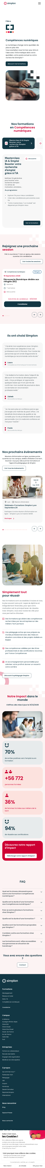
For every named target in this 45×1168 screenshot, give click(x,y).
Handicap (5, 1086)
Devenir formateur (8, 1089)
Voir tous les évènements (14, 468)
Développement (7, 993)
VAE (3, 1080)
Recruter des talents (8, 1054)
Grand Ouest (6, 1027)
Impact (4, 1083)
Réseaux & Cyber (7, 996)
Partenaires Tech (7, 1075)
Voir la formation (32, 223)
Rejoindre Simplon (8, 1092)
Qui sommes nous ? (8, 1072)
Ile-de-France (6, 1034)
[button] (39, 3)
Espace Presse (7, 1113)
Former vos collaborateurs (10, 1051)
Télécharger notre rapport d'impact (21, 856)
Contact (22, 965)
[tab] (18, 143)
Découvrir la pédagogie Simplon (16, 675)
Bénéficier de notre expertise (11, 1060)
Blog (3, 1107)
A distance (5, 1019)
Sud (3, 1039)
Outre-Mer (5, 1037)
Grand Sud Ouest (7, 1029)
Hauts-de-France (8, 1032)
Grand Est (5, 1024)
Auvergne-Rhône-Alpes (9, 1022)
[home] (10, 3)
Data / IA (5, 999)
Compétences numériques (10, 1002)
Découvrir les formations (17, 64)
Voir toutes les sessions (31, 261)
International (6, 1095)
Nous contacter (7, 1121)
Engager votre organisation (11, 1057)
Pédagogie (5, 1078)
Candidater (23, 304)
